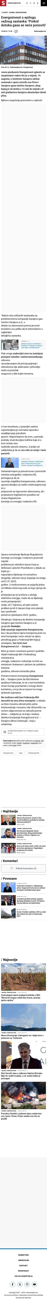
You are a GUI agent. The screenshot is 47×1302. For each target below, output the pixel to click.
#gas (20, 753)
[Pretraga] (30, 3)
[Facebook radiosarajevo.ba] (12, 1284)
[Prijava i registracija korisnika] (34, 3)
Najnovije (10, 959)
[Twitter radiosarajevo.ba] (19, 1284)
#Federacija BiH (33, 753)
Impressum (23, 1260)
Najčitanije (10, 811)
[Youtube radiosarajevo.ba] (34, 1284)
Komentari (10, 861)
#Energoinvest (8, 753)
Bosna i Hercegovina (18, 12)
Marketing (23, 1255)
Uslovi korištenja (24, 1276)
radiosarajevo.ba (32, 1292)
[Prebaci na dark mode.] (27, 3)
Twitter (19, 743)
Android (37, 741)
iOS (42, 741)
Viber (14, 745)
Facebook (26, 743)
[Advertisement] (23, 207)
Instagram (34, 743)
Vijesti (5, 12)
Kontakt (23, 1265)
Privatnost (23, 1271)
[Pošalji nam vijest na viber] (27, 1284)
